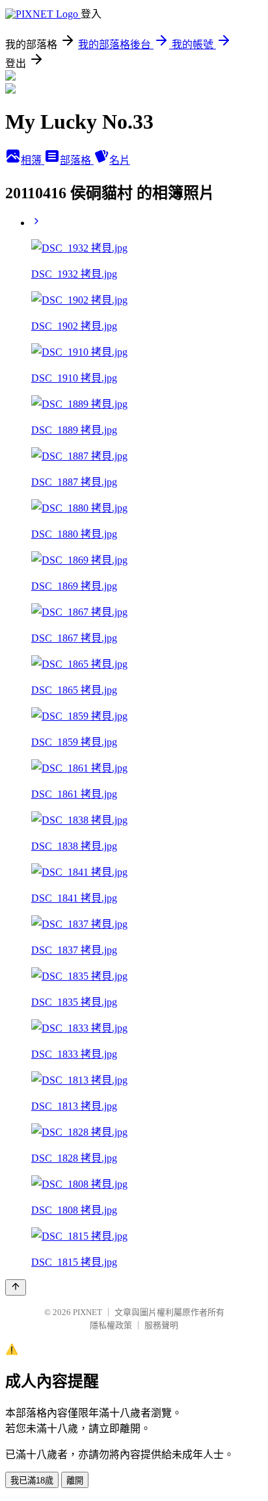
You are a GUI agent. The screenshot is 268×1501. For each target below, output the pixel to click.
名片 (119, 160)
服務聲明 (161, 1325)
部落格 (77, 160)
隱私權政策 (111, 1325)
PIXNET (87, 1312)
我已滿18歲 (31, 1480)
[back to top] (15, 1287)
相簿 (32, 160)
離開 (74, 1480)
